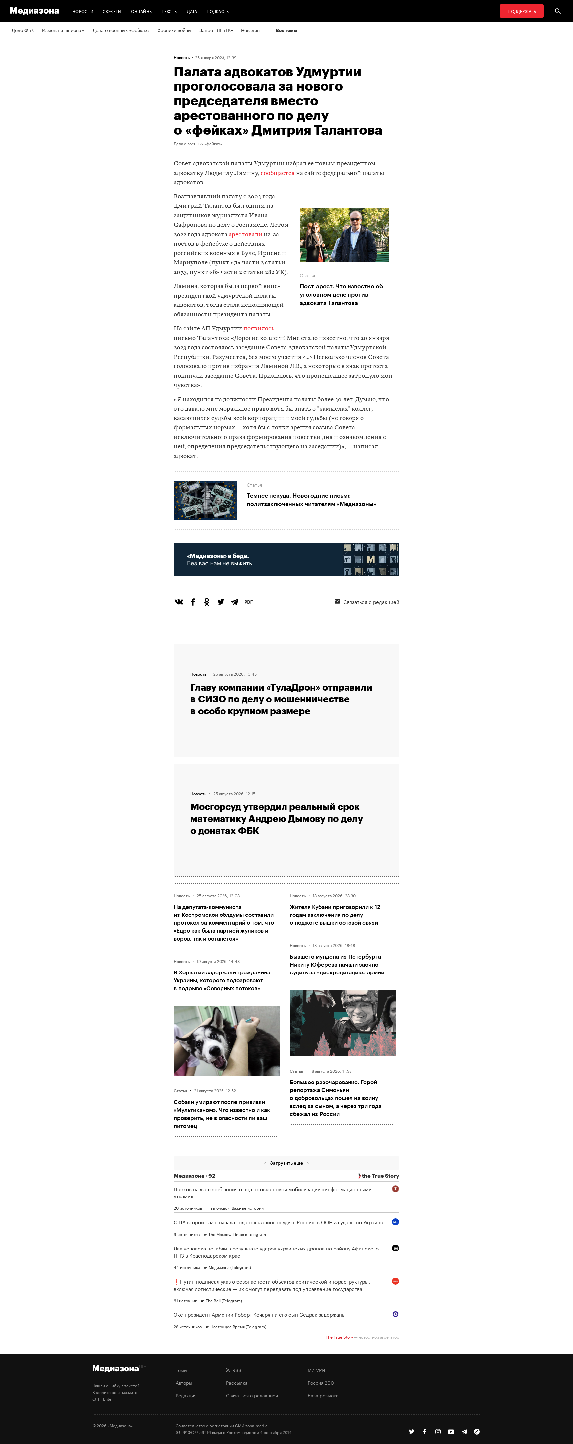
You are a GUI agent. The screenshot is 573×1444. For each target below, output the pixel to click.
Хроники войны (174, 29)
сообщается (278, 173)
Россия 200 (321, 1382)
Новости (83, 11)
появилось (258, 329)
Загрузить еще (286, 1163)
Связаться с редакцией (371, 601)
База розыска (323, 1395)
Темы (181, 1369)
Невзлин (250, 29)
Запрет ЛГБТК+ (216, 29)
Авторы (184, 1382)
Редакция (186, 1395)
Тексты (170, 11)
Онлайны (142, 11)
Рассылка (237, 1382)
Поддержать (522, 11)
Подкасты (218, 11)
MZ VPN (316, 1369)
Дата (192, 11)
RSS (235, 1369)
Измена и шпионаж (63, 29)
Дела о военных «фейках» (121, 29)
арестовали (245, 235)
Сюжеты (112, 11)
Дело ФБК (23, 29)
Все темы (286, 30)
